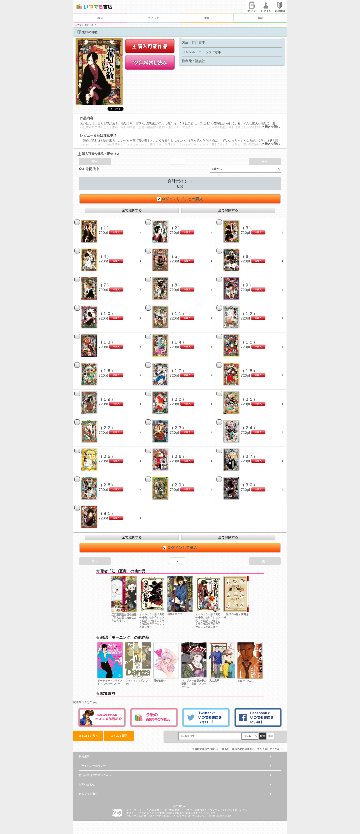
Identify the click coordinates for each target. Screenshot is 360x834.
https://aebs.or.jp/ (220, 815)
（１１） (178, 313)
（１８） (249, 370)
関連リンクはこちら (85, 702)
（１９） (107, 399)
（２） (176, 228)
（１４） (178, 342)
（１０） (107, 313)
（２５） (107, 456)
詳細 (270, 736)
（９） (247, 285)
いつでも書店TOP (84, 25)
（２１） (249, 399)
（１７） (178, 370)
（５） (176, 256)
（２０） (178, 399)
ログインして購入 (182, 548)
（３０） (249, 485)
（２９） (178, 485)
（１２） (249, 313)
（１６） (107, 370)
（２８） (107, 485)
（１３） (107, 342)
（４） (105, 256)
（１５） (249, 342)
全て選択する (132, 210)
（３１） (107, 513)
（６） (247, 256)
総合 (100, 18)
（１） (105, 228)
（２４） (249, 427)
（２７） (249, 456)
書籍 (207, 18)
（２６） (178, 456)
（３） (247, 228)
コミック (153, 18)
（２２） (107, 427)
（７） (105, 285)
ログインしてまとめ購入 (182, 199)
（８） (176, 285)
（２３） (178, 427)
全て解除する (228, 210)
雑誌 (260, 18)
